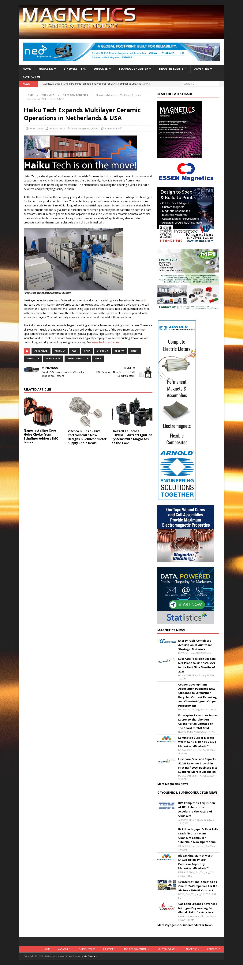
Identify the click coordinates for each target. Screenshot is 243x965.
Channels (47, 95)
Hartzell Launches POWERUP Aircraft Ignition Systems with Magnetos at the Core (132, 437)
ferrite (119, 351)
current (102, 351)
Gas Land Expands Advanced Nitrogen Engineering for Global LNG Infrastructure (197, 908)
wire (98, 358)
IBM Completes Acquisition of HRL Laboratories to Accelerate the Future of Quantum (196, 809)
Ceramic (59, 351)
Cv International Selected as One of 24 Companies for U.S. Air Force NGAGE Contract (198, 886)
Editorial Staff (57, 128)
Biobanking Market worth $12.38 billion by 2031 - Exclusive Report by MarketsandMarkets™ (195, 862)
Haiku (134, 351)
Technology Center (133, 68)
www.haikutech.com (105, 342)
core (87, 351)
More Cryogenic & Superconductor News (185, 925)
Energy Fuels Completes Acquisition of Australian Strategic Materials (195, 645)
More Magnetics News (172, 784)
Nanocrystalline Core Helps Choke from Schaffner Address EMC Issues (41, 436)
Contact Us (31, 76)
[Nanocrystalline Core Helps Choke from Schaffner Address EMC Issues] (44, 412)
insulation (53, 358)
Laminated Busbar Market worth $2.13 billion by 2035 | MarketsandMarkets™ (197, 742)
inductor (33, 358)
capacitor (41, 351)
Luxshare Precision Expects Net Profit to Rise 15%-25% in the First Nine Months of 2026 (197, 665)
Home (27, 68)
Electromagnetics (81, 128)
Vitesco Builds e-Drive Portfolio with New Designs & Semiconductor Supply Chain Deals (87, 437)
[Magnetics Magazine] (121, 36)
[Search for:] (200, 84)
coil (74, 351)
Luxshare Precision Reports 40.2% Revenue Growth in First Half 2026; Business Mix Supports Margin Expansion (197, 765)
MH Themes (90, 956)
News (95, 128)
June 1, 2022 (36, 128)
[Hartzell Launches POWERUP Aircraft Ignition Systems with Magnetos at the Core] (132, 412)
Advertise (201, 68)
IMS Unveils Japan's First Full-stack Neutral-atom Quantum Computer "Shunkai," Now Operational (198, 835)
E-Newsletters (75, 68)
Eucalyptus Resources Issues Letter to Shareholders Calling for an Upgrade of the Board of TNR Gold (198, 722)
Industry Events (171, 68)
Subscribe (101, 68)
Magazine (46, 68)
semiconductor (77, 358)
